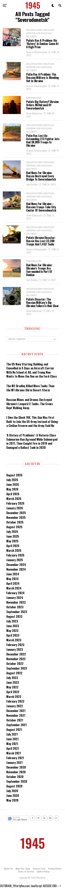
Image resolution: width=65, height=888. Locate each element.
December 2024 (16, 564)
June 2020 (12, 795)
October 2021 (14, 720)
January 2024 (14, 597)
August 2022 (14, 673)
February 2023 (15, 645)
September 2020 (16, 781)
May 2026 (12, 489)
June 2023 (12, 626)
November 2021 (15, 715)
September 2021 (16, 725)
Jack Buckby (32, 184)
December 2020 (16, 767)
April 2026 (12, 494)
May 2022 (12, 687)
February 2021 (15, 758)
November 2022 (16, 659)
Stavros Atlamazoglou (36, 52)
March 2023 (13, 640)
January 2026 (14, 508)
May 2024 (12, 579)
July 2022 (12, 678)
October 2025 (14, 522)
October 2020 (14, 777)
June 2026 (12, 484)
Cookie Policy (42, 871)
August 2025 (14, 527)
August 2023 (14, 616)
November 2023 (16, 602)
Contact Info (39, 868)
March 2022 (13, 696)
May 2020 (12, 800)
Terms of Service (26, 871)
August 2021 (14, 729)
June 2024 (12, 574)
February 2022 (15, 701)
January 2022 (14, 706)
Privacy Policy (54, 868)
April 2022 (12, 692)
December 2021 (15, 711)
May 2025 (12, 541)
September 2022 (16, 668)
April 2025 (12, 546)
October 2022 (14, 663)
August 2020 (14, 786)
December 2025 (16, 513)
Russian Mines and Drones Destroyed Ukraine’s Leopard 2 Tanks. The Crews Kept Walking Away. (29, 404)
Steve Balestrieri (34, 113)
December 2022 (16, 654)
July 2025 (12, 531)
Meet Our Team (23, 868)
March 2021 (13, 753)
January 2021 (14, 762)
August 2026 (14, 475)
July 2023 (12, 621)
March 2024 (13, 588)
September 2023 (16, 612)
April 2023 (12, 635)
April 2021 (12, 748)
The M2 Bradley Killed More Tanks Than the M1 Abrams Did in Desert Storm (30, 388)
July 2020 (12, 791)
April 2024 (13, 583)
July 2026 (12, 480)
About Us (8, 868)
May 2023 (12, 630)
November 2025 (16, 517)
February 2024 (15, 593)
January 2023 (14, 649)
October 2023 (14, 607)
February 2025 (15, 555)
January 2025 (14, 560)
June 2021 (12, 739)
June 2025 (12, 536)
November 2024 (16, 569)
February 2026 (15, 503)
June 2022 (12, 682)
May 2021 (12, 744)
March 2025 (13, 550)
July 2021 (12, 734)
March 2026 (13, 498)
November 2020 (16, 772)
